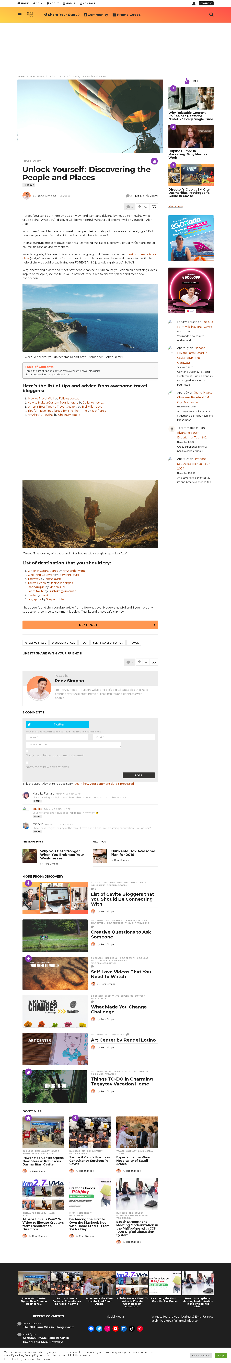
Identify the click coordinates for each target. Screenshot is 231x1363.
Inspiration (111, 958)
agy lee (37, 808)
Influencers (98, 885)
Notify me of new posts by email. (47, 767)
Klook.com (175, 206)
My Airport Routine (40, 414)
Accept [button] (221, 1355)
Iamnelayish (53, 579)
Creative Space (35, 642)
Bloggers (122, 883)
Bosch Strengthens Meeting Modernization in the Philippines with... (198, 1302)
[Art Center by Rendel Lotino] (55, 1049)
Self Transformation (108, 642)
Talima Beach (37, 583)
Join (39, 3)
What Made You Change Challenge (119, 1009)
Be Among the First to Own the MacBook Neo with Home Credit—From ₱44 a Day (89, 1224)
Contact (89, 3)
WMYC (115, 996)
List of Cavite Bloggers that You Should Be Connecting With (122, 899)
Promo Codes (129, 15)
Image (51, 1213)
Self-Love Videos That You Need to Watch (121, 974)
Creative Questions (135, 920)
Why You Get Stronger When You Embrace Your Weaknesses (62, 854)
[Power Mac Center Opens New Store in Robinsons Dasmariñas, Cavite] (43, 1132)
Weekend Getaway (41, 574)
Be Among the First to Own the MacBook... (165, 1300)
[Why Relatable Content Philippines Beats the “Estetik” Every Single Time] (191, 98)
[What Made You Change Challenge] (55, 1011)
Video (25, 1215)
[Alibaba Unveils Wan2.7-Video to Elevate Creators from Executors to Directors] (43, 1194)
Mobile (71, 3)
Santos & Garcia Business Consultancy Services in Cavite (89, 1160)
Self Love (142, 958)
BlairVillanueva (92, 406)
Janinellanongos (62, 583)
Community (98, 15)
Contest (140, 996)
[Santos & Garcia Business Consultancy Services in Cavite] (90, 1132)
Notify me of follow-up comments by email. (55, 755)
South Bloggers (117, 885)
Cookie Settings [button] (201, 1355)
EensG (45, 595)
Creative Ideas (113, 920)
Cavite (32, 595)
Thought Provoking (137, 923)
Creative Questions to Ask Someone (121, 934)
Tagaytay (34, 579)
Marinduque (36, 587)
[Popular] (28, 1118)
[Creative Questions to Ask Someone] (55, 935)
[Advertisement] (115, 48)
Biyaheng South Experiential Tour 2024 (193, 463)
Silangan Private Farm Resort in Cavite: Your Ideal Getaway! (46, 1340)
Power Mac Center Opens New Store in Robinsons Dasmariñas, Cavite (43, 1161)
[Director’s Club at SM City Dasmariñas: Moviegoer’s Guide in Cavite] (191, 175)
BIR (83, 1151)
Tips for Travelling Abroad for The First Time (57, 410)
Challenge (127, 996)
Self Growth (127, 958)
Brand (133, 883)
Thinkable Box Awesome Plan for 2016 (133, 853)
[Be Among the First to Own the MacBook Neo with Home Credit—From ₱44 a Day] (90, 1194)
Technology (42, 1151)
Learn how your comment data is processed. (104, 783)
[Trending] (28, 883)
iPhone (26, 1154)
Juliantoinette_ (93, 402)
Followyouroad (69, 398)
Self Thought (115, 923)
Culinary (131, 1151)
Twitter (59, 724)
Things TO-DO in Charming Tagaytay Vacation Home (122, 1081)
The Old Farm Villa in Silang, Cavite (49, 1327)
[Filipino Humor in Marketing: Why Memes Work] (191, 136)
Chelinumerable (69, 414)
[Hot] (154, 161)
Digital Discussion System (132, 1215)
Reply (37, 801)
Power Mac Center (43, 1154)
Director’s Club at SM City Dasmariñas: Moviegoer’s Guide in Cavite (189, 193)
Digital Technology (34, 1213)
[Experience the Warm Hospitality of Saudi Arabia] (137, 1132)
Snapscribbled (56, 599)
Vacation (110, 1074)
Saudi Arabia (145, 1151)
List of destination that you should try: (47, 374)
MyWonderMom (74, 570)
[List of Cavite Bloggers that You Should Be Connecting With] (55, 898)
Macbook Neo (77, 1215)
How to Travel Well (41, 398)
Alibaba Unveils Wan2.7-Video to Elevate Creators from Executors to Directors (43, 1224)
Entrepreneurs (78, 1154)
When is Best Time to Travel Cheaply (52, 406)
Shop (108, 996)
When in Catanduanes (43, 570)
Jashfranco (99, 410)
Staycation (129, 1071)
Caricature (117, 1034)
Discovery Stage (63, 642)
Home (25, 3)
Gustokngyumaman (62, 591)
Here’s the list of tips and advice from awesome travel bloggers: (62, 370)
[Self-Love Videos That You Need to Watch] (55, 973)
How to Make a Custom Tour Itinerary (53, 402)
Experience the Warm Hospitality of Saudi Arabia (133, 1160)
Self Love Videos (101, 961)
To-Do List (97, 1074)
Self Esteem (98, 923)
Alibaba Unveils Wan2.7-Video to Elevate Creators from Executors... (132, 1302)
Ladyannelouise (69, 574)
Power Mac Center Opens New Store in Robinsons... (34, 1301)
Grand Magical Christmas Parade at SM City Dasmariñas (195, 397)
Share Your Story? (64, 15)
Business (27, 1151)
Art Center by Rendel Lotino (123, 1040)
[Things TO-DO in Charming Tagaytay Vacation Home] (55, 1086)
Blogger (96, 883)
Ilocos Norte (36, 591)
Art (107, 1034)
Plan (84, 642)
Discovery (31, 161)
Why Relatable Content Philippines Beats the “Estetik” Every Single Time (190, 116)
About (54, 3)
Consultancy (94, 1151)
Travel (134, 642)
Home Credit (84, 1213)
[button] (98, 3)
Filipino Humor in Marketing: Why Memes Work (187, 154)
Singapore (34, 599)
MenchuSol (57, 587)
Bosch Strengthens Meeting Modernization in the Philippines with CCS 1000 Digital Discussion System (137, 1228)
